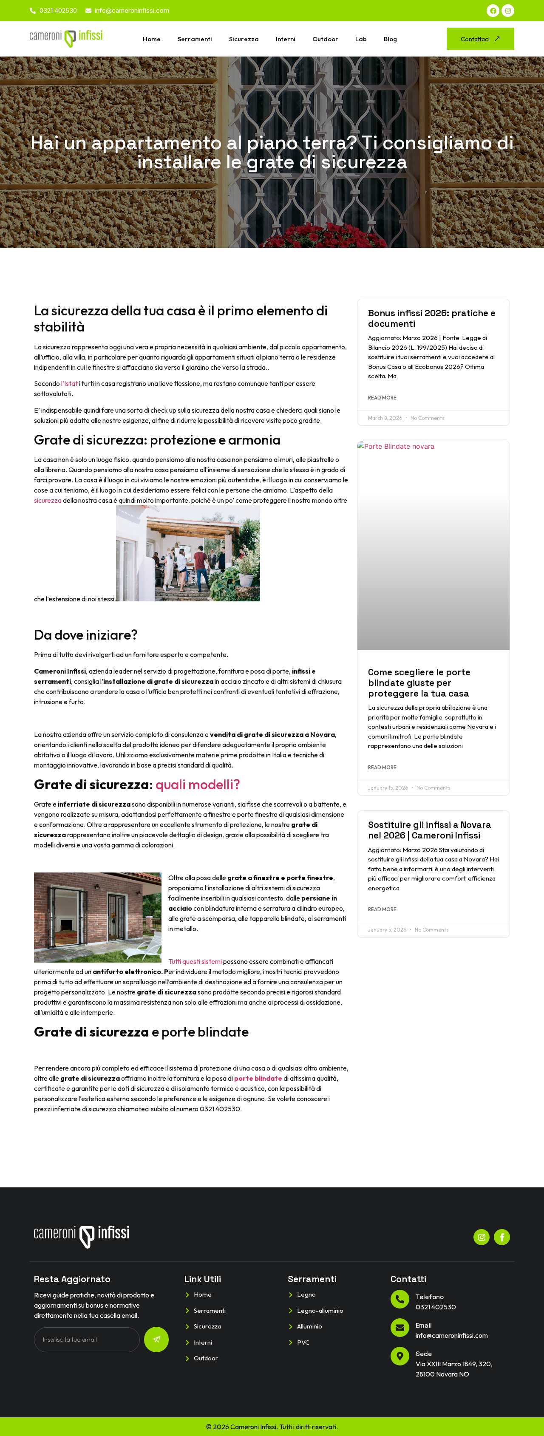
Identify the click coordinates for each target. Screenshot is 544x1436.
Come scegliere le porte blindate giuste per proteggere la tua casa (419, 682)
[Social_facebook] (502, 1237)
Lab (361, 39)
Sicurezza (244, 39)
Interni (285, 39)
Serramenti (195, 39)
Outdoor (325, 39)
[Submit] (156, 1339)
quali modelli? (198, 784)
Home (152, 39)
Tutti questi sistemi (195, 961)
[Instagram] (508, 10)
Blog (390, 39)
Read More (382, 397)
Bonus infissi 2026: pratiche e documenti (432, 318)
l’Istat (69, 383)
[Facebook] (493, 10)
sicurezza (48, 500)
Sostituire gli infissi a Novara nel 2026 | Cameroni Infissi (429, 830)
